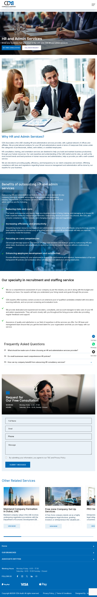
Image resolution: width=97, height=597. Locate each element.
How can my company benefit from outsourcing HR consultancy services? (34, 362)
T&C (49, 458)
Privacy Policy (59, 458)
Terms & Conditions (64, 593)
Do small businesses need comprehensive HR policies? (27, 356)
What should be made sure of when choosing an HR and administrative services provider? (41, 350)
